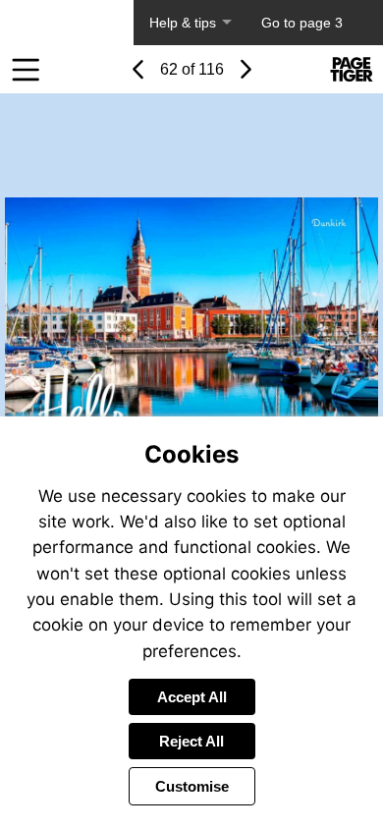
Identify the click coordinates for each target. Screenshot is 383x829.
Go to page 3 (302, 22)
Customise (192, 786)
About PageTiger (67, 22)
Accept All (192, 697)
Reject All (191, 741)
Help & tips (182, 22)
